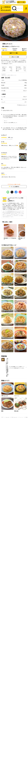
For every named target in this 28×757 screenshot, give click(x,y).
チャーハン (21, 417)
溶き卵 (2, 85)
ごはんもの (7, 417)
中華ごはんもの (14, 417)
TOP (2, 417)
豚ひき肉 (3, 82)
